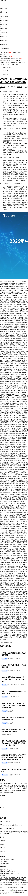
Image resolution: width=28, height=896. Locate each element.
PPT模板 (21, 879)
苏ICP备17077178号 (5, 890)
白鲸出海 (24, 884)
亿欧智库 (19, 87)
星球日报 (18, 884)
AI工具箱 (2, 877)
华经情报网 (21, 877)
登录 (1, 0)
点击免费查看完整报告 (6, 642)
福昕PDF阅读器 (13, 882)
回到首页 (2, 52)
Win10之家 (11, 880)
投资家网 (16, 880)
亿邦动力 (21, 880)
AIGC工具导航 (14, 877)
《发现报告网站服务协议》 (7, 859)
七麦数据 (6, 884)
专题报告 (2, 56)
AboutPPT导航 (4, 880)
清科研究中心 (12, 884)
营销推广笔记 (5, 882)
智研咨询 (16, 879)
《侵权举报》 (3, 861)
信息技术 (2, 87)
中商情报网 (21, 882)
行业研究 (5, 70)
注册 (5, 0)
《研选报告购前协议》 (6, 863)
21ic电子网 (6, 879)
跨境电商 (11, 879)
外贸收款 (7, 877)
